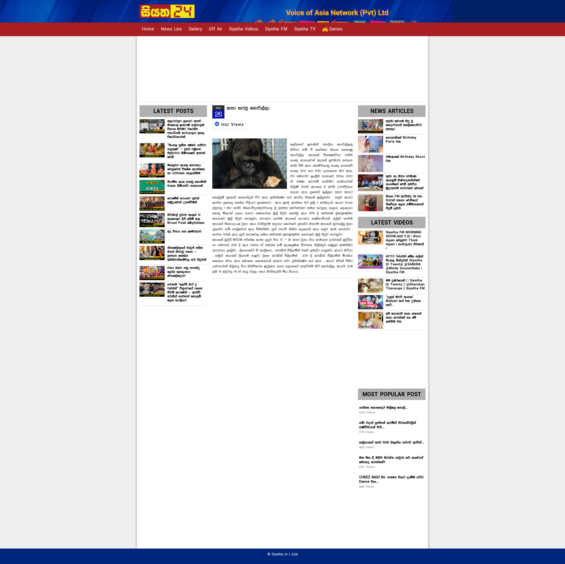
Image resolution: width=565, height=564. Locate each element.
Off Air (215, 29)
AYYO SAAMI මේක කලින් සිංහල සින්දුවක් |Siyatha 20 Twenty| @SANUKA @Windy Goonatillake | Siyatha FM (404, 264)
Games (336, 29)
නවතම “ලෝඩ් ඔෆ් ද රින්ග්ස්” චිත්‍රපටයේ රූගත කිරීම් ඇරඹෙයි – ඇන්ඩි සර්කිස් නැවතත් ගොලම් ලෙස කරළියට (185, 292)
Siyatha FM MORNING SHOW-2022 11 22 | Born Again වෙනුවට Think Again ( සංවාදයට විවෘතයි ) (405, 240)
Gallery (195, 29)
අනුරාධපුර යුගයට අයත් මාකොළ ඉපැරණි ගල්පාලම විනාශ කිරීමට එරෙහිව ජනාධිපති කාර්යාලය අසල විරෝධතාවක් (185, 129)
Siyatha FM (276, 29)
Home (148, 29)
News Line (171, 29)
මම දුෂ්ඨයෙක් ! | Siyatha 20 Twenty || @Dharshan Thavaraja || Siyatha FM (405, 284)
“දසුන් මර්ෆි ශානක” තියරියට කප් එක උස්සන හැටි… (403, 301)
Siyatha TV (305, 29)
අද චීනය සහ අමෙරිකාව (184, 231)
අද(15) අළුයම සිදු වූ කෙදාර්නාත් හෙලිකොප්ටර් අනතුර (404, 125)
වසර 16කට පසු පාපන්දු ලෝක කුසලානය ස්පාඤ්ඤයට (183, 272)
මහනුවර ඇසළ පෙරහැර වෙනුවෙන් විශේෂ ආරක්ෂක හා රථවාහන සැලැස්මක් (186, 169)
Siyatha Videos (243, 29)
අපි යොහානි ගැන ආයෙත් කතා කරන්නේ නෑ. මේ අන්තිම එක (404, 317)
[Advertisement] (271, 67)
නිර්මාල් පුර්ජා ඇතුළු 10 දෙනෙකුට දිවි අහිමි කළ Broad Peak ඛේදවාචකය (185, 219)
